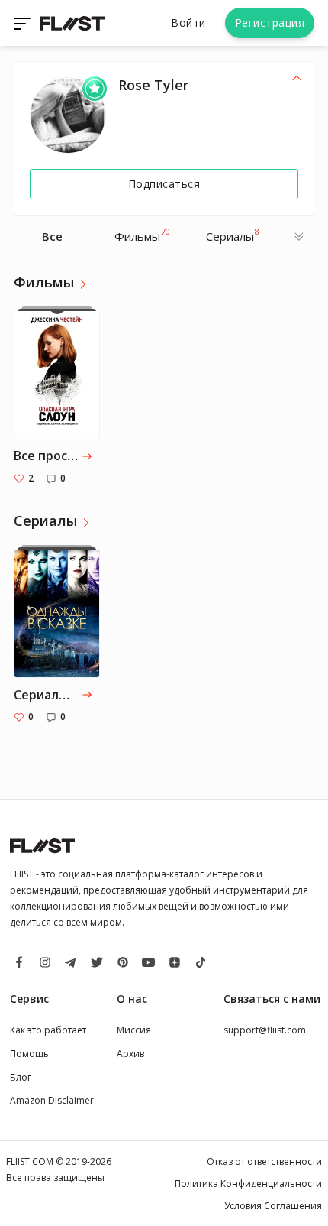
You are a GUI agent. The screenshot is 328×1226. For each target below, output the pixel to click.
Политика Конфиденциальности (248, 1183)
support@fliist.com (264, 1029)
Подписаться (164, 184)
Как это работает (48, 1029)
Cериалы (232, 234)
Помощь (29, 1053)
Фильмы (142, 234)
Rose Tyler (153, 85)
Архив (130, 1053)
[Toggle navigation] (24, 23)
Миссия (134, 1029)
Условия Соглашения (273, 1205)
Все (52, 236)
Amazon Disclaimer (52, 1100)
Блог (20, 1077)
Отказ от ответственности (264, 1161)
